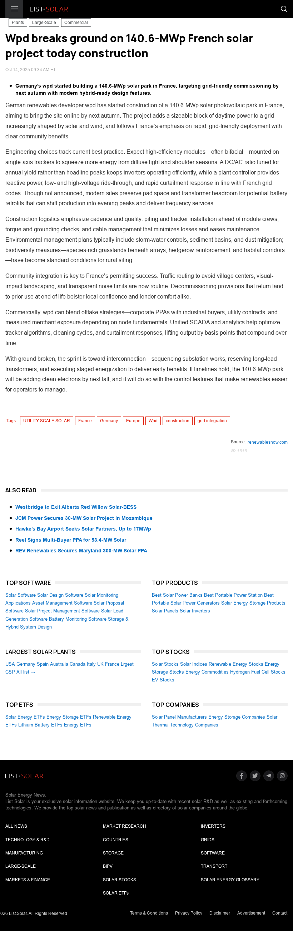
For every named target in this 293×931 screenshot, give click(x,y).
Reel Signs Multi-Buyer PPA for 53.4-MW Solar (70, 540)
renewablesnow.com (268, 442)
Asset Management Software (62, 603)
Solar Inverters (195, 611)
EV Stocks (163, 680)
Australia (59, 664)
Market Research (124, 826)
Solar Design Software (60, 595)
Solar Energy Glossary (230, 879)
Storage (113, 853)
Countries (115, 839)
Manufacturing (24, 853)
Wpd (153, 420)
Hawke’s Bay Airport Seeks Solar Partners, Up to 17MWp (83, 529)
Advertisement (251, 913)
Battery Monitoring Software (77, 619)
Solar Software (20, 595)
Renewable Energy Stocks (236, 664)
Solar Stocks (165, 664)
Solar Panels (165, 611)
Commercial (76, 22)
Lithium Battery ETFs (40, 725)
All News (16, 826)
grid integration (212, 420)
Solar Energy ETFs (25, 717)
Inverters (213, 826)
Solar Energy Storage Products (253, 603)
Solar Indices (193, 664)
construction (177, 420)
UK (100, 664)
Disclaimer (219, 913)
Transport (214, 866)
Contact (279, 913)
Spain (43, 664)
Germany (109, 420)
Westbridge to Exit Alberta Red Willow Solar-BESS (75, 507)
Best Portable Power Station (233, 595)
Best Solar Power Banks (177, 595)
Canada (77, 664)
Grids (207, 839)
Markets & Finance (27, 879)
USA (10, 664)
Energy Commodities (207, 672)
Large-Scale (44, 22)
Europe (133, 420)
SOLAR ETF (116, 893)
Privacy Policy (188, 913)
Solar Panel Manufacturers (179, 717)
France (85, 420)
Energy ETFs (77, 725)
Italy (91, 664)
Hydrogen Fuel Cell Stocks (257, 672)
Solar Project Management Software (62, 611)
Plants (18, 22)
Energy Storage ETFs (68, 717)
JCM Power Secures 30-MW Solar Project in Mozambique (84, 518)
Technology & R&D (27, 839)
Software (213, 853)
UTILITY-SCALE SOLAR (46, 420)
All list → (25, 672)
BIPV (108, 866)
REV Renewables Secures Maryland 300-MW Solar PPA (81, 550)
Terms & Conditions (149, 913)
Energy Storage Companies (236, 717)
